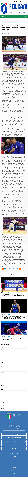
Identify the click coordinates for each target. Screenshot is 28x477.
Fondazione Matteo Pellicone (14, 441)
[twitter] (16, 1)
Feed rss (14, 467)
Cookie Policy (14, 464)
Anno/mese (4, 347)
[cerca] (23, 1)
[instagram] (19, 1)
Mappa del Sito (14, 453)
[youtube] (21, 1)
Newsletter (14, 473)
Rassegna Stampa (14, 434)
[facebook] (14, 1)
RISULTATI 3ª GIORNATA (11, 269)
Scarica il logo (14, 448)
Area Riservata (14, 470)
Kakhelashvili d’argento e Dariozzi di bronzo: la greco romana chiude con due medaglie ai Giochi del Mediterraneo (13, 317)
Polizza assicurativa (14, 444)
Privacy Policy (14, 462)
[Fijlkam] (14, 8)
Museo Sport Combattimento (14, 437)
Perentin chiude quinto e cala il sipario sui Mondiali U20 (13, 338)
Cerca (14, 456)
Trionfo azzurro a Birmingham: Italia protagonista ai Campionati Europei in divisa (12, 296)
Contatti (14, 459)
